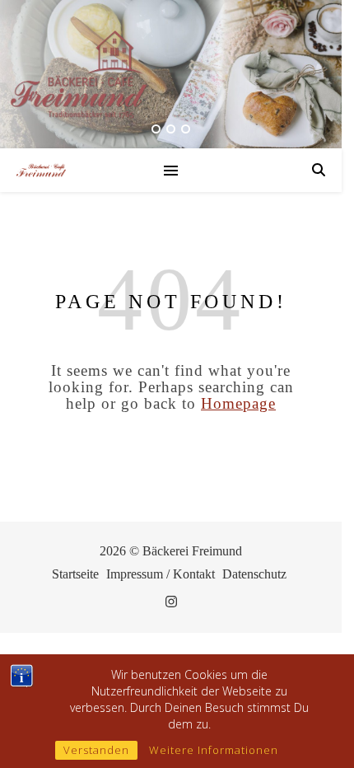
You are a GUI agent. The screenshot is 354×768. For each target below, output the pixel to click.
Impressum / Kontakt (160, 574)
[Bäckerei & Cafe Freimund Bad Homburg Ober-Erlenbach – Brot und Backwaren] (41, 170)
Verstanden (96, 749)
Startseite (75, 574)
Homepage (238, 403)
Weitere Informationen (213, 749)
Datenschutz (254, 574)
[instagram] (171, 602)
